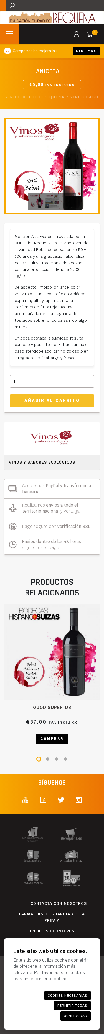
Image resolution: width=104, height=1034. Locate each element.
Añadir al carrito (52, 400)
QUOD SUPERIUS (52, 707)
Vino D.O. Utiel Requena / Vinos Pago (52, 97)
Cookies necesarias (67, 996)
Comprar (52, 739)
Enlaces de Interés (52, 931)
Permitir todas (72, 1006)
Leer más (86, 50)
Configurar (75, 1016)
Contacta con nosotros (59, 903)
